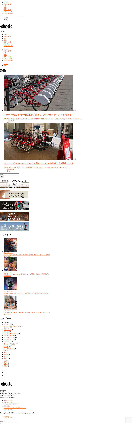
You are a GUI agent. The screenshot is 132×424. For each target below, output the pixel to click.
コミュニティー (9, 335)
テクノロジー (8, 339)
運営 (5, 8)
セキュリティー (9, 337)
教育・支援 (7, 10)
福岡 (5, 362)
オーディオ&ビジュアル (12, 326)
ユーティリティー (10, 343)
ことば (6, 332)
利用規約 (7, 406)
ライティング (8, 345)
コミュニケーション (10, 333)
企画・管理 (7, 4)
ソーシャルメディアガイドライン (15, 408)
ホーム (6, 2)
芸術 (5, 366)
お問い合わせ (8, 13)
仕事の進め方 (8, 400)
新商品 (6, 354)
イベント (7, 324)
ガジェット (7, 330)
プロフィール (8, 12)
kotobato (17, 413)
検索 (5, 19)
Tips (5, 322)
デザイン (7, 341)
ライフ (6, 347)
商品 (5, 350)
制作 (5, 6)
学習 (5, 352)
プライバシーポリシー (11, 404)
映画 (5, 358)
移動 (5, 364)
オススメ (7, 328)
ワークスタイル (9, 349)
